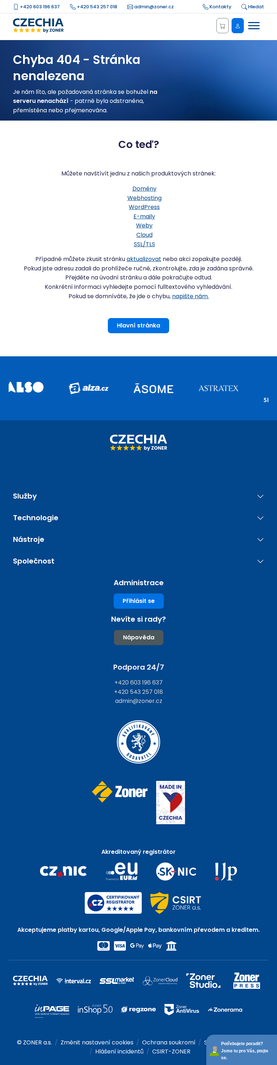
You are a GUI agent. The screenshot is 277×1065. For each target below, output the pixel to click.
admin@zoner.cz (153, 7)
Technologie (35, 518)
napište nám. (190, 296)
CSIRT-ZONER (171, 1051)
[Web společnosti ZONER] (119, 803)
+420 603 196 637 (39, 7)
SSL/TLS (144, 244)
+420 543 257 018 (96, 7)
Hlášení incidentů (119, 1051)
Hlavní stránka (138, 325)
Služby (25, 496)
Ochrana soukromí (168, 1042)
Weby (144, 225)
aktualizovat (144, 259)
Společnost (33, 561)
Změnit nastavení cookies (97, 1042)
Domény (144, 188)
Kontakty (219, 7)
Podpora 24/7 (138, 667)
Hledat (255, 7)
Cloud (144, 235)
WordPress (144, 207)
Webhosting (144, 198)
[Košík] (222, 25)
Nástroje (28, 539)
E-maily (144, 216)
